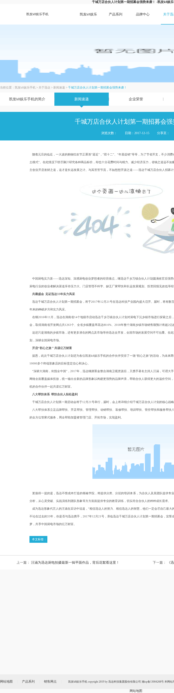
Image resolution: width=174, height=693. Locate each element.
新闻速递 (59, 87)
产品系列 (115, 14)
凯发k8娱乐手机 (37, 14)
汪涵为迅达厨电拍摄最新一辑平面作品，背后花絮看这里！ (75, 562)
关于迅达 (44, 87)
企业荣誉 (136, 99)
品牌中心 (143, 14)
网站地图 (136, 691)
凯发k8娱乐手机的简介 (27, 99)
